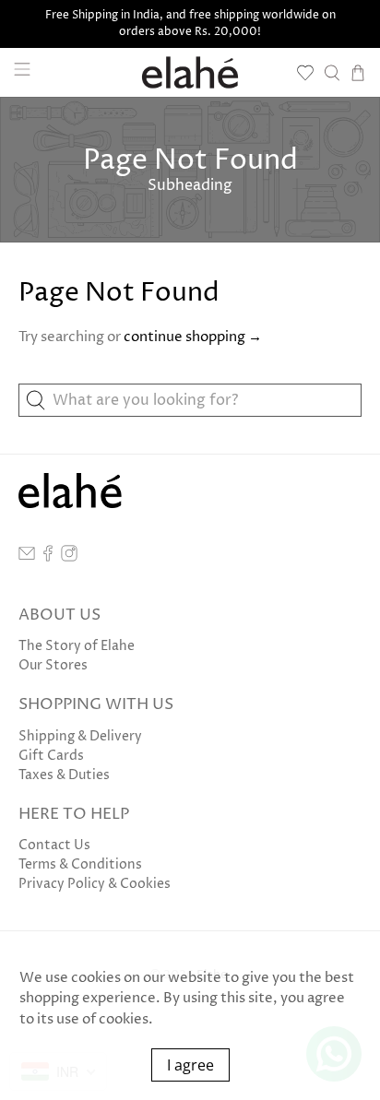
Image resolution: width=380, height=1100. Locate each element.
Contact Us (54, 845)
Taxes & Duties (64, 775)
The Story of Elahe (76, 646)
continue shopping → (193, 337)
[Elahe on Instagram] (69, 557)
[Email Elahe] (26, 557)
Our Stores (53, 665)
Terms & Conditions (80, 864)
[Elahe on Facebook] (48, 557)
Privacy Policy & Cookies (94, 884)
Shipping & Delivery (80, 736)
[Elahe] (190, 72)
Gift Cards (51, 755)
